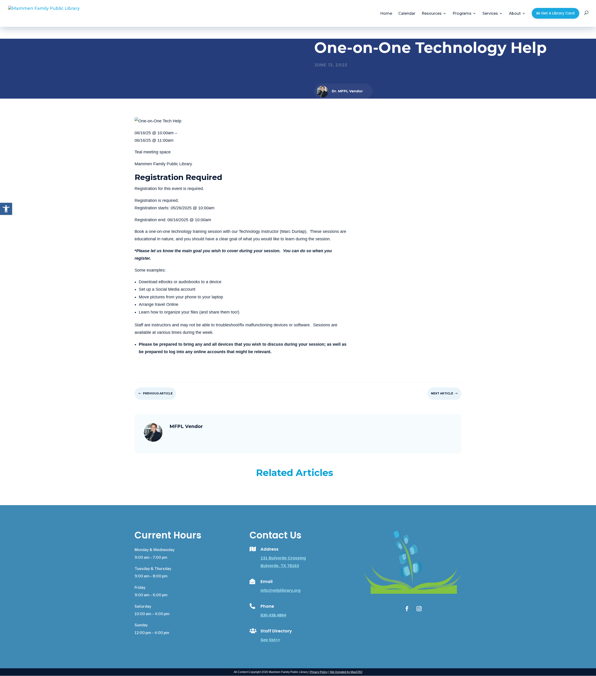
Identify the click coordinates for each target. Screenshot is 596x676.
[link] (6, 209)
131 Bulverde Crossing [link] (283, 558)
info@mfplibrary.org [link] (281, 590)
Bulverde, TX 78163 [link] (280, 565)
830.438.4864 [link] (273, 615)
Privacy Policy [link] (319, 672)
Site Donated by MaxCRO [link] (346, 672)
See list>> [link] (270, 640)
